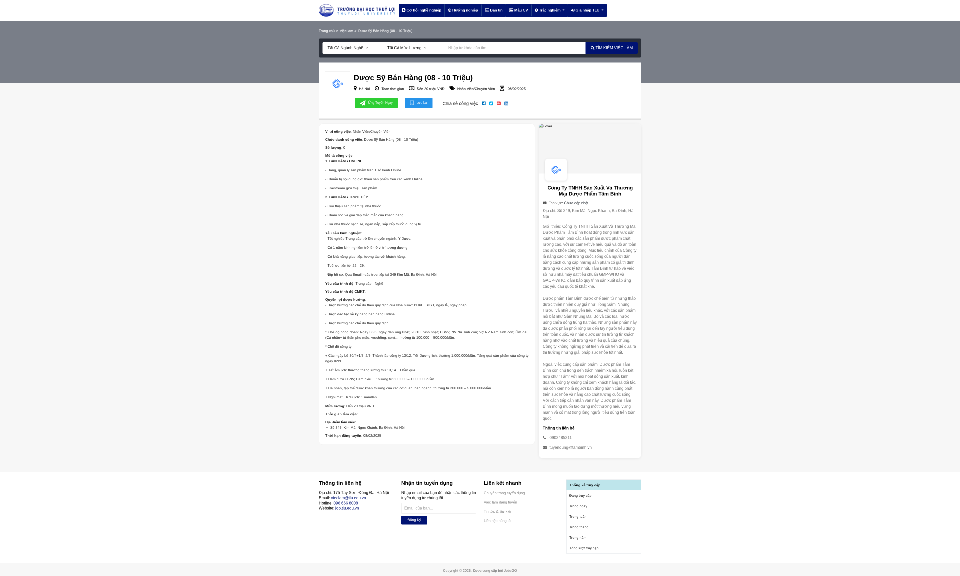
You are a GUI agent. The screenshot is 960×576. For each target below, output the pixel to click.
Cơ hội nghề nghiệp (423, 10)
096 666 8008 (346, 503)
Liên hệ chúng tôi (497, 520)
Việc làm (346, 31)
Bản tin (495, 10)
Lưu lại (422, 102)
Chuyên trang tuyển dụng (504, 493)
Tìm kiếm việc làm (613, 48)
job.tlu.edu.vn (347, 508)
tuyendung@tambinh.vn (571, 447)
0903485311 (561, 438)
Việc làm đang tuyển (500, 502)
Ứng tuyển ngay (380, 102)
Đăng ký (414, 520)
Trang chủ (327, 31)
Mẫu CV (520, 10)
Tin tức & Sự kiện (498, 511)
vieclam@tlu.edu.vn (348, 498)
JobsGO (510, 570)
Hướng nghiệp (464, 10)
